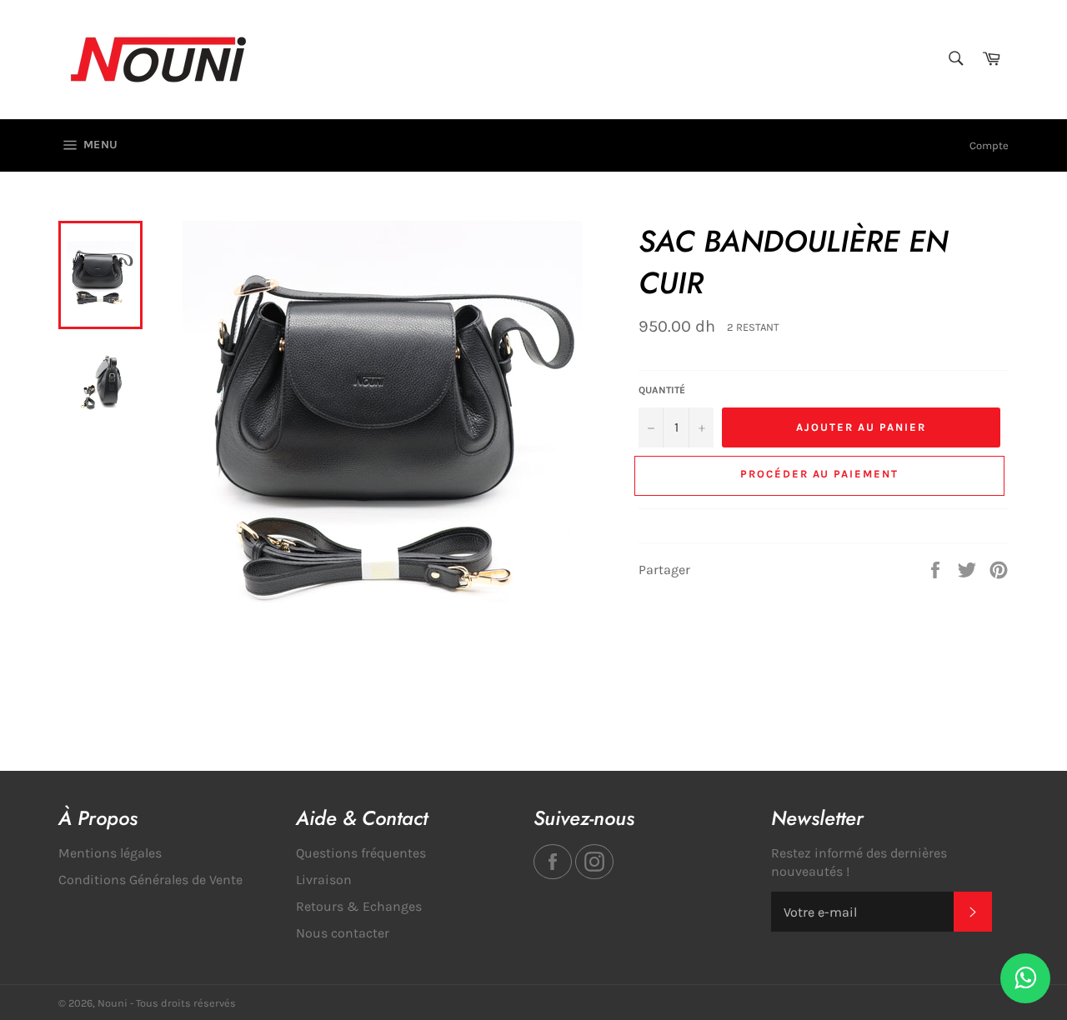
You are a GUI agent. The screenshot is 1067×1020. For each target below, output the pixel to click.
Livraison (324, 880)
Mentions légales (110, 853)
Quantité (662, 390)
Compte (989, 145)
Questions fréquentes (361, 853)
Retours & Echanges (359, 906)
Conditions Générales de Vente (150, 880)
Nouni (113, 1003)
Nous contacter (342, 933)
